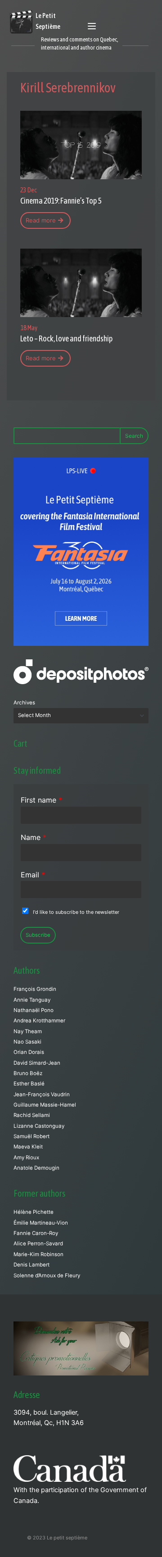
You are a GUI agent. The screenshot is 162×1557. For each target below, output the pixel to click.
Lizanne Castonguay (39, 1126)
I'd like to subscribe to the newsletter (76, 912)
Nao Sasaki (27, 1042)
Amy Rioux (26, 1157)
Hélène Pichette (34, 1212)
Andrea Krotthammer (39, 1020)
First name (41, 799)
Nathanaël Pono (34, 1010)
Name (33, 837)
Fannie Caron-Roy (36, 1233)
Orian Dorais (29, 1052)
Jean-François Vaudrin (42, 1094)
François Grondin (35, 989)
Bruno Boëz (28, 1073)
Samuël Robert (32, 1136)
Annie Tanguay (32, 1000)
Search (134, 435)
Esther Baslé (29, 1083)
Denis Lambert (32, 1265)
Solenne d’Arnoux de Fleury (47, 1275)
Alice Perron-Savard (38, 1243)
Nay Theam (28, 1031)
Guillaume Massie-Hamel (45, 1105)
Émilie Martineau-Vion (41, 1223)
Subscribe (38, 935)
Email (33, 874)
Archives (24, 702)
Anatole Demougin (36, 1168)
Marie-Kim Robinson (38, 1254)
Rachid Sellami (32, 1115)
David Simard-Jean (37, 1063)
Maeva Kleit (28, 1147)
